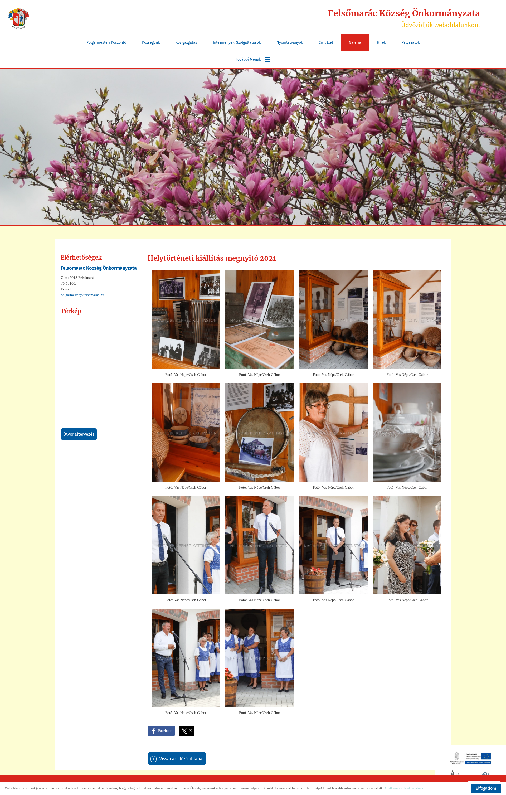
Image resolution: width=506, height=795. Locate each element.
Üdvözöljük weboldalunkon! (404, 18)
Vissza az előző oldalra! (181, 758)
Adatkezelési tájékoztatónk (404, 788)
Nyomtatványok (289, 42)
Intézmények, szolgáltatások (237, 42)
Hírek (381, 42)
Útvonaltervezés (78, 434)
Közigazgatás (186, 42)
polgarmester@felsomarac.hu (82, 295)
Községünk (151, 42)
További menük (248, 59)
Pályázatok (411, 42)
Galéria (355, 42)
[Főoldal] (18, 18)
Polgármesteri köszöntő (106, 42)
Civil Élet (326, 42)
